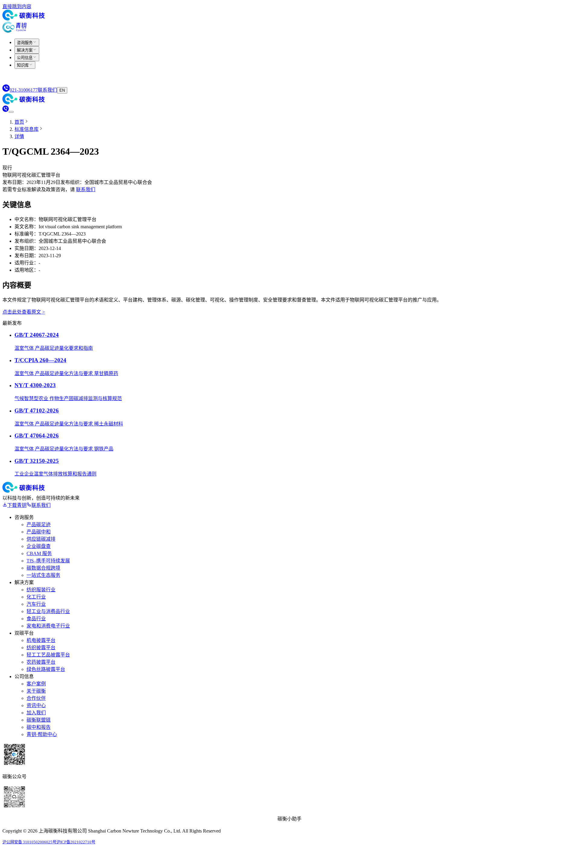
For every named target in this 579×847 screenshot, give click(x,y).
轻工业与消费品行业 (48, 611)
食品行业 (36, 618)
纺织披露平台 (41, 647)
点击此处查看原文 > (23, 311)
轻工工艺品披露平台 (48, 654)
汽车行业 (36, 604)
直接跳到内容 (16, 6)
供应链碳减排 (41, 539)
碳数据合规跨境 (43, 567)
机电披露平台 (41, 640)
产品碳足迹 (39, 524)
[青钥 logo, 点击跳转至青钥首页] (14, 30)
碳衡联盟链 (39, 719)
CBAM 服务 (39, 553)
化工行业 (36, 596)
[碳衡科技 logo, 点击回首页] (23, 18)
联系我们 (85, 189)
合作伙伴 (36, 698)
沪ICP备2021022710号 (75, 842)
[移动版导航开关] (11, 112)
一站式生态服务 (43, 575)
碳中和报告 (39, 727)
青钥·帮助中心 (42, 734)
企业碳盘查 (39, 546)
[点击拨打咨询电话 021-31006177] (5, 110)
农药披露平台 (41, 662)
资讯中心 (36, 705)
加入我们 (36, 712)
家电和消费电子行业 (48, 625)
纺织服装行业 (41, 589)
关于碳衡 (36, 691)
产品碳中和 (39, 531)
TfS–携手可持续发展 (48, 560)
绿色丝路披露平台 (46, 669)
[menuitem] (26, 42)
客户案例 (36, 683)
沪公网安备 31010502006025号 (29, 842)
